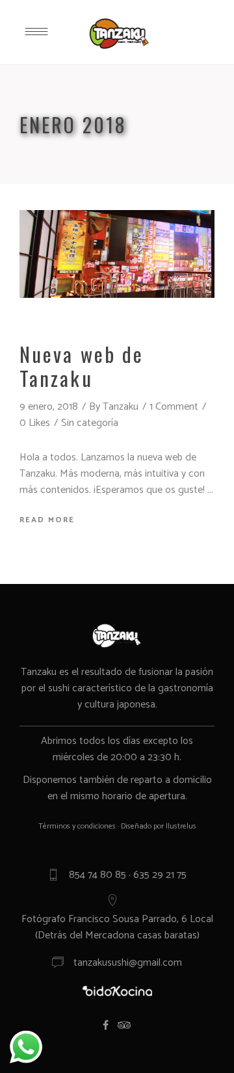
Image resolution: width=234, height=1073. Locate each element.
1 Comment (174, 407)
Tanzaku (120, 407)
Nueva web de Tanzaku (82, 366)
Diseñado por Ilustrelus (158, 826)
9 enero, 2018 (49, 407)
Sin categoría (89, 423)
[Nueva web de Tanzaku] (117, 254)
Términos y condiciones (77, 826)
